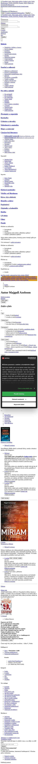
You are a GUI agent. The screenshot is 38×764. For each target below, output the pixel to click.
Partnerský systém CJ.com (12, 721)
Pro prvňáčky (8, 96)
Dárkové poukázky (8, 190)
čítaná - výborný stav (30, 345)
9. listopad (4, 616)
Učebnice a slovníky (8, 121)
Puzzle (3, 223)
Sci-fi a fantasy (8, 49)
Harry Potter (8, 178)
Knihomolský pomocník (11, 733)
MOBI (20, 558)
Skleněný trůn (8, 186)
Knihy (3, 13)
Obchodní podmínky (10, 759)
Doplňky (28, 13)
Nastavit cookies (9, 756)
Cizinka (6, 184)
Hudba (3, 212)
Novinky (7, 144)
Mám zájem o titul (9, 152)
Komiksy (7, 50)
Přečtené (19, 13)
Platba (6, 690)
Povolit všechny (19, 394)
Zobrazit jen (4, 320)
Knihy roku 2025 (9, 141)
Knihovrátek (7, 6)
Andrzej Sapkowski (10, 171)
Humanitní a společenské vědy (13, 74)
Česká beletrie (8, 59)
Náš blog (7, 716)
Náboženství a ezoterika (10, 125)
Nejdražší (7, 420)
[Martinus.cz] (9, 11)
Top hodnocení (8, 416)
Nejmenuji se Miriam (7, 544)
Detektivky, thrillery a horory (12, 47)
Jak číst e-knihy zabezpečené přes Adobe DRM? (15, 275)
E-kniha (6, 483)
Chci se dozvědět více (25, 388)
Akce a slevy (8, 147)
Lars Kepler (7, 167)
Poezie (6, 62)
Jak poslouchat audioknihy (12, 695)
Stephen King (8, 159)
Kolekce (6, 149)
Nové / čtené (4, 339)
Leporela (7, 105)
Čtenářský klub (8, 728)
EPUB (15, 558)
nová (15, 341)
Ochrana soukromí (9, 757)
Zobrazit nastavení (18, 399)
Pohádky (7, 102)
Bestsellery (7, 142)
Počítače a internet (9, 82)
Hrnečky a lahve (7, 201)
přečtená (19, 343)
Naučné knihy (8, 107)
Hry (23, 13)
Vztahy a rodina (9, 79)
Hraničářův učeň (9, 183)
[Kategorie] (32, 13)
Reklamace (7, 708)
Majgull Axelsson (9, 445)
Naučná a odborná (8, 67)
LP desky (4, 216)
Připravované (8, 146)
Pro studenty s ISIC (10, 704)
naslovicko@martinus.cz (15, 661)
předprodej (21, 331)
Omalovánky (8, 109)
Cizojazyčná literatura (9, 133)
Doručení (3, 5)
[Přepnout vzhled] (2, 9)
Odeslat (3, 746)
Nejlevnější (7, 421)
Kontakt (26, 6)
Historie (6, 76)
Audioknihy (13, 13)
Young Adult (8, 99)
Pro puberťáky (8, 97)
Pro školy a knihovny (10, 703)
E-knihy (8, 13)
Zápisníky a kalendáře (9, 208)
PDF (11, 483)
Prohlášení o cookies (10, 723)
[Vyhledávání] (1, 18)
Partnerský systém (9, 720)
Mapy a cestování (7, 129)
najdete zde (24, 491)
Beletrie (3, 44)
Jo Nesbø (7, 164)
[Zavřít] (1, 310)
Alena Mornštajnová (10, 169)
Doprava (7, 688)
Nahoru (3, 586)
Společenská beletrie (10, 54)
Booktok (7, 150)
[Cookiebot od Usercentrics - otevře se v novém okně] (28, 358)
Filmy (3, 219)
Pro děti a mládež (7, 91)
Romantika (7, 52)
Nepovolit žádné (19, 404)
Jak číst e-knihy (8, 693)
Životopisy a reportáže (10, 77)
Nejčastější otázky (9, 700)
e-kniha (18, 317)
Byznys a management (11, 72)
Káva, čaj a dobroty (8, 197)
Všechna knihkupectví (10, 652)
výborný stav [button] (8, 455)
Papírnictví (5, 205)
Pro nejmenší (8, 94)
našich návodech (16, 242)
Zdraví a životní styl (10, 80)
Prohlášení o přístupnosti (11, 725)
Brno (5, 650)
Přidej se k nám (8, 726)
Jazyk (3, 355)
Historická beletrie (9, 57)
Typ (2, 313)
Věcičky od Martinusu (9, 193)
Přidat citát (4, 590)
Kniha (6, 471)
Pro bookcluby (8, 734)
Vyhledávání (4, 20)
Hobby (6, 84)
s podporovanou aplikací (24, 264)
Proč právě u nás (9, 691)
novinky (18, 322)
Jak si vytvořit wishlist (10, 698)
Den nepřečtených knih (11, 731)
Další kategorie (8, 64)
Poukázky (14, 6)
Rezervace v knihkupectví (12, 701)
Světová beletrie (9, 60)
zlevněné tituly (24, 324)
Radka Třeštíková (9, 166)
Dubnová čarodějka (6, 442)
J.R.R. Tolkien (8, 163)
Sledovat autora (5, 297)
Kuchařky (4, 118)
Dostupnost (4, 327)
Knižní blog (20, 6)
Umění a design (9, 85)
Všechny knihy (8, 139)
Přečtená (6, 453)
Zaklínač (7, 179)
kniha (17, 315)
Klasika (6, 55)
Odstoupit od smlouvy (10, 709)
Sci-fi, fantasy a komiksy (11, 104)
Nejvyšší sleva (8, 423)
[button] (20, 465)
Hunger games (8, 181)
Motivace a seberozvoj (11, 71)
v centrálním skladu (28, 329)
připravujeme (23, 333)
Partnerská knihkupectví (11, 654)
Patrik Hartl (7, 161)
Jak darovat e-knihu (10, 696)
